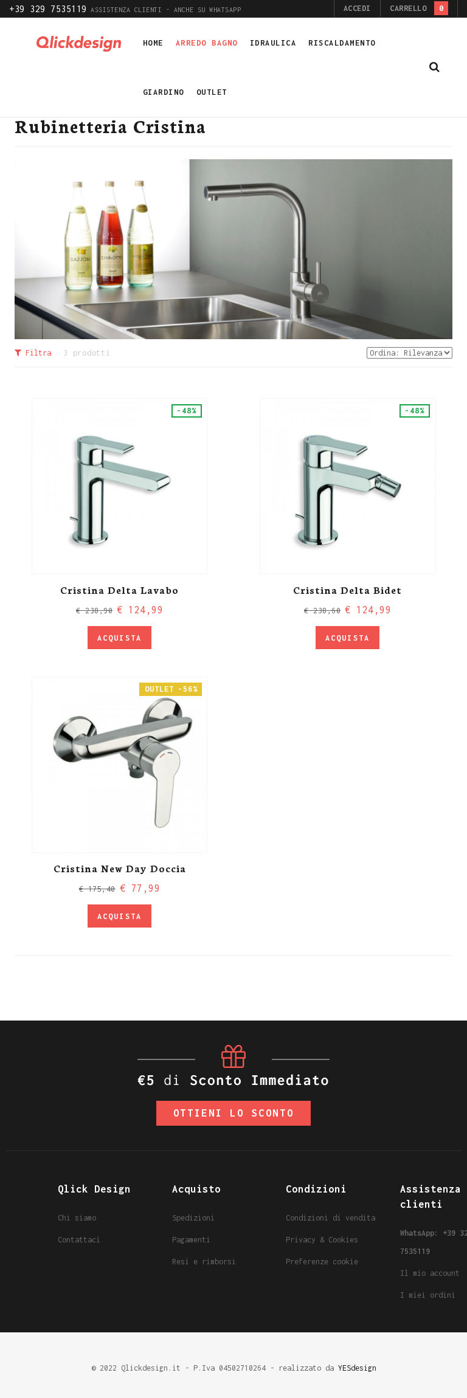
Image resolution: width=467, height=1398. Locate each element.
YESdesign (357, 1367)
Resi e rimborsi (204, 1261)
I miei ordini (427, 1295)
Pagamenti (191, 1239)
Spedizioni (193, 1217)
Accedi (357, 8)
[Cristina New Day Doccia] (120, 765)
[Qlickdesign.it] (79, 42)
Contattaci (79, 1239)
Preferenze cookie (322, 1261)
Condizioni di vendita (330, 1217)
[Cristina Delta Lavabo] (120, 486)
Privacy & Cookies (322, 1239)
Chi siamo (77, 1217)
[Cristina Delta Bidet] (348, 486)
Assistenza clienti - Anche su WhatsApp (125, 9)
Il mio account (430, 1273)
